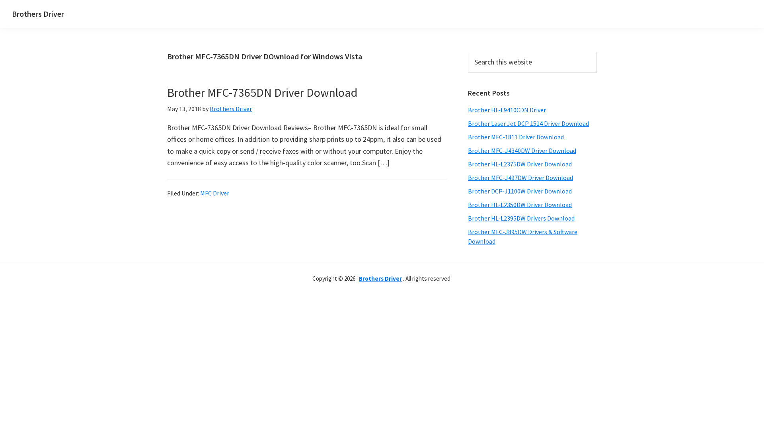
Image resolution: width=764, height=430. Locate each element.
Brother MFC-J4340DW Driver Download (522, 150)
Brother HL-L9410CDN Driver (507, 110)
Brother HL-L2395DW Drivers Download (521, 218)
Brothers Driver (38, 14)
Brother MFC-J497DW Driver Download (520, 178)
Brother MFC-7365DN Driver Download (262, 92)
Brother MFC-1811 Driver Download (516, 137)
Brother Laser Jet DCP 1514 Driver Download (528, 123)
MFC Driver (214, 193)
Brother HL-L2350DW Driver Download (520, 205)
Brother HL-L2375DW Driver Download (520, 164)
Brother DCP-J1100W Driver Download (520, 191)
